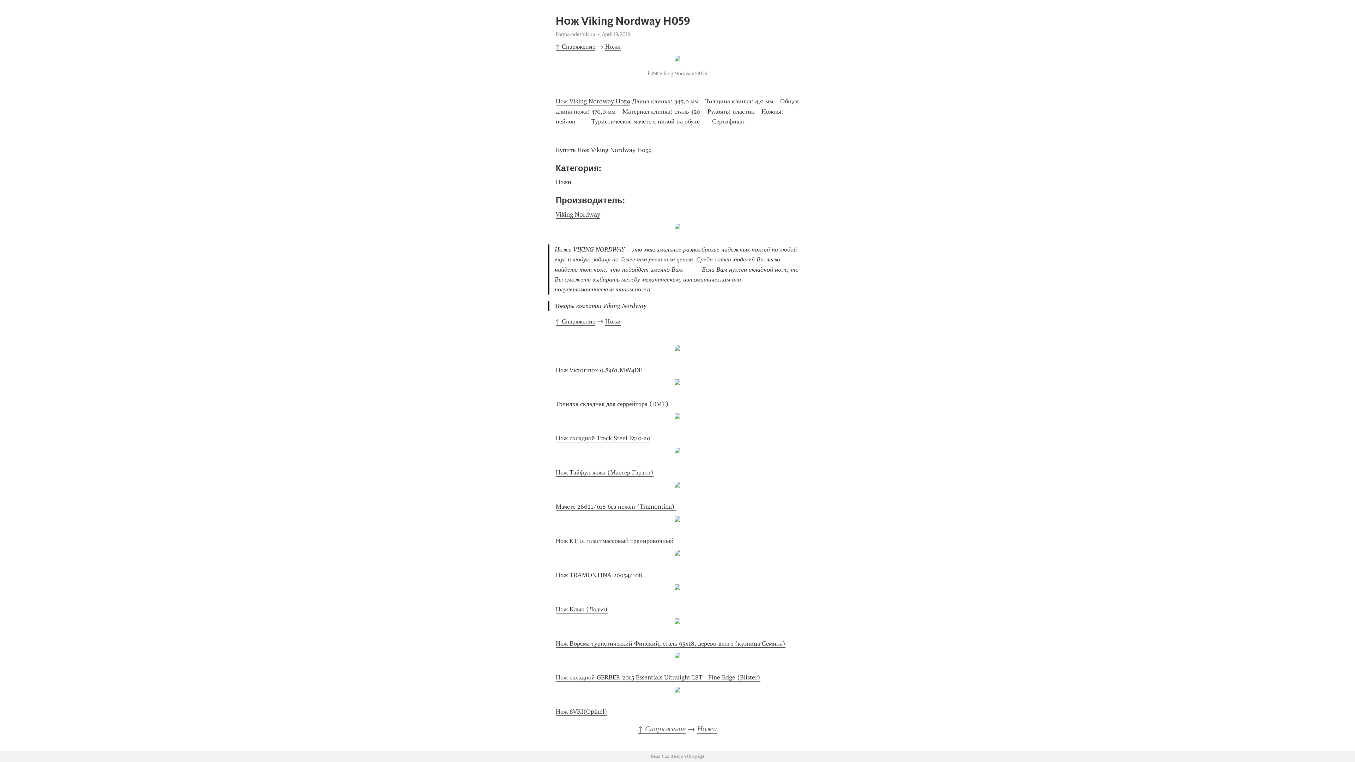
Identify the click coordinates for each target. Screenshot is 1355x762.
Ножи (613, 46)
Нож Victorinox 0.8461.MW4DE (600, 370)
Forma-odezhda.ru (575, 34)
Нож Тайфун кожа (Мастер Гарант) (605, 472)
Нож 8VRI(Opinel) (581, 711)
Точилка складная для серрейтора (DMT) (612, 404)
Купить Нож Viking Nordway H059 (604, 150)
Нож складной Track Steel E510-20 (603, 438)
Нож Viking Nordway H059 (593, 101)
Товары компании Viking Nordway (601, 306)
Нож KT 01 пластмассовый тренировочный (615, 541)
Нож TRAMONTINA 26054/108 (599, 575)
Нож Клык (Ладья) (582, 609)
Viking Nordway (578, 214)
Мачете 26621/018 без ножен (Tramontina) (616, 506)
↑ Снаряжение (575, 46)
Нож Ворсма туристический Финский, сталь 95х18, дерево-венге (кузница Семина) (670, 643)
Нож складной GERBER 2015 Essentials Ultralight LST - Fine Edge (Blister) (658, 677)
